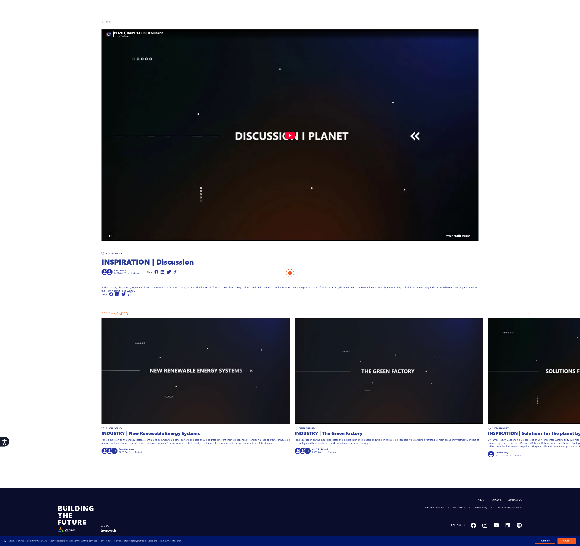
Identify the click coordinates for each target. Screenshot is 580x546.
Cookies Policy (480, 507)
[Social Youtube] (496, 525)
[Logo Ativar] (79, 519)
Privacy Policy (459, 507)
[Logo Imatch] (108, 530)
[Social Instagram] (485, 525)
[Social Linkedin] (508, 525)
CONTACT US (514, 499)
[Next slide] (529, 314)
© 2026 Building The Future (509, 507)
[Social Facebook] (473, 525)
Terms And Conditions (434, 507)
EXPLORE (496, 499)
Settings (545, 541)
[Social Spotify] (519, 525)
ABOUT (482, 499)
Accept (567, 541)
